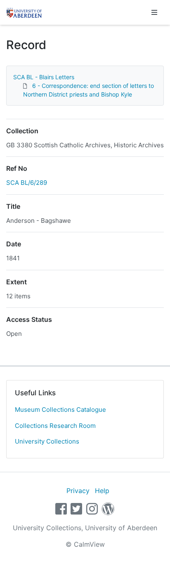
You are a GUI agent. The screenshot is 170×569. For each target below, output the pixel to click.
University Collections (47, 441)
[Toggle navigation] (154, 12)
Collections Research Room (55, 426)
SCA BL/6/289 (26, 183)
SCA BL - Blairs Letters (43, 76)
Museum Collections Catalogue (60, 409)
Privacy (78, 490)
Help (102, 490)
